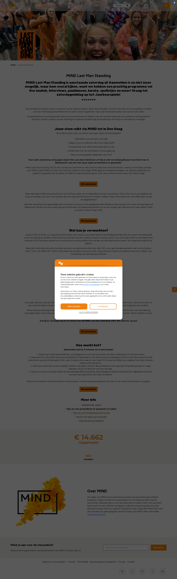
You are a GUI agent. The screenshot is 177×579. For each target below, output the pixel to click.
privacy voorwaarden (91, 284)
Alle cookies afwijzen (88, 312)
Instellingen (103, 306)
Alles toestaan (74, 306)
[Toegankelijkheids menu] (174, 2)
